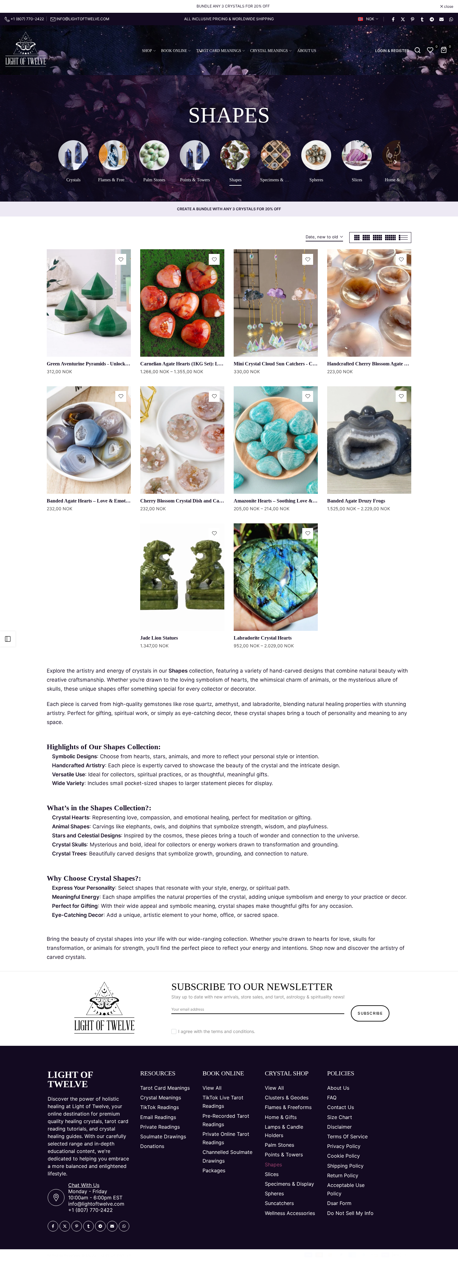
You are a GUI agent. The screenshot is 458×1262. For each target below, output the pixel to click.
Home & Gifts (281, 1117)
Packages (214, 1170)
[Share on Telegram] (431, 19)
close (12, 6)
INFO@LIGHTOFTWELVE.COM (82, 19)
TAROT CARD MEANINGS (218, 51)
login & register (392, 51)
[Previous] (63, 162)
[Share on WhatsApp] (450, 19)
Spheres (274, 1193)
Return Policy (342, 1175)
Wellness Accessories (290, 1213)
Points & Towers (284, 1154)
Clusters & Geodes (286, 1097)
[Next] (395, 162)
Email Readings (158, 1117)
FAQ (331, 1097)
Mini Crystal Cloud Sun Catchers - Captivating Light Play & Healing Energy (315, 363)
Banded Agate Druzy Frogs (356, 500)
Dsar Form (339, 1203)
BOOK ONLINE (174, 51)
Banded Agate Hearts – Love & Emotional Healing (100, 500)
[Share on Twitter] (402, 19)
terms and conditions (232, 1031)
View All (212, 1088)
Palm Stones (279, 1145)
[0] (430, 50)
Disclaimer (339, 1127)
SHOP (147, 51)
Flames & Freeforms (288, 1107)
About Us (338, 1088)
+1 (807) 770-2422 (27, 19)
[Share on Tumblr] (421, 19)
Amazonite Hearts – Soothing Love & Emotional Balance (294, 500)
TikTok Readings (159, 1107)
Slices (272, 1174)
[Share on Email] (441, 19)
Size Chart (339, 1117)
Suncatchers (279, 1203)
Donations (152, 1146)
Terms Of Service (347, 1136)
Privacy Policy (343, 1146)
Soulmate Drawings (163, 1136)
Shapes (273, 1164)
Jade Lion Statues (159, 638)
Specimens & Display (289, 1184)
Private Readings (160, 1127)
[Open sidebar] (8, 639)
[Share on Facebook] (392, 19)
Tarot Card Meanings (165, 1088)
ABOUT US (306, 51)
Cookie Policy (343, 1156)
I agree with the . (216, 1031)
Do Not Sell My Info (350, 1213)
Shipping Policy (345, 1166)
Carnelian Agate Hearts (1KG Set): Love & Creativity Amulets (206, 363)
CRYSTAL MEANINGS (269, 51)
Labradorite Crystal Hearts (263, 638)
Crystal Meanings (160, 1097)
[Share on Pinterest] (412, 19)
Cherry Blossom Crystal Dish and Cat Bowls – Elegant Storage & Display (218, 500)
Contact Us (340, 1107)
